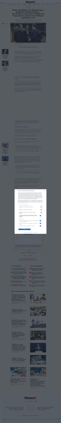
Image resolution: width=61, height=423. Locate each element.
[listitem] (30, 219)
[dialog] (30, 211)
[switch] (41, 206)
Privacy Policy (35, 232)
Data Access (30, 232)
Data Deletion (26, 232)
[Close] (45, 191)
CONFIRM (24, 229)
